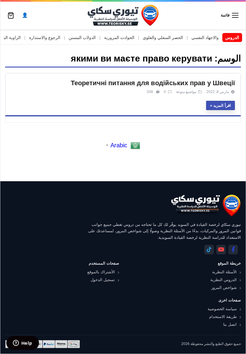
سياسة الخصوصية (222, 309)
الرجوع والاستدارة (51, 37)
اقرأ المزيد (222, 105)
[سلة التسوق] (10, 15)
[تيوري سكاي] (205, 205)
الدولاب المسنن (88, 37)
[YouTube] (221, 249)
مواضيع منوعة (186, 92)
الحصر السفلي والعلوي (169, 37)
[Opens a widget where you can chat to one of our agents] (22, 343)
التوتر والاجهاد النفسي (217, 37)
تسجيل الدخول (103, 280)
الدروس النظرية (223, 280)
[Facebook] (233, 249)
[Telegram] (209, 249)
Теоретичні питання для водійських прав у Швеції (153, 83)
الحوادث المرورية (126, 37)
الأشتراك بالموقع (101, 272)
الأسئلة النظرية (224, 272)
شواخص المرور (224, 287)
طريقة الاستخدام (223, 316)
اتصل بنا (230, 324)
